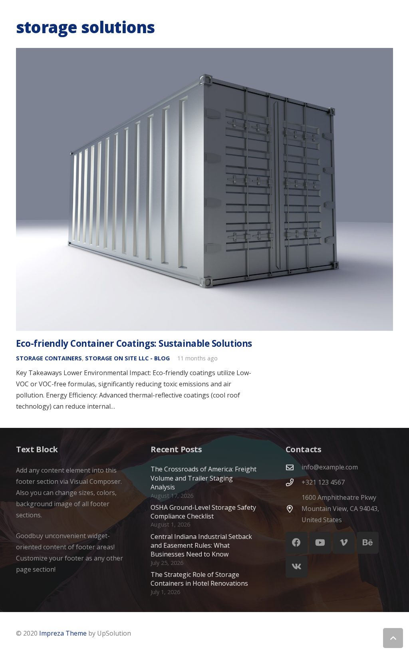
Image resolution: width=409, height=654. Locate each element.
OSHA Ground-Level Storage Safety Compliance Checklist (203, 512)
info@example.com (330, 467)
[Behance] (368, 543)
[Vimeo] (344, 543)
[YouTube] (320, 543)
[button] (393, 638)
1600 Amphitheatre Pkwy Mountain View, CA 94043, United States (340, 508)
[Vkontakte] (297, 567)
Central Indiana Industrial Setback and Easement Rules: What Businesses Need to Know (201, 545)
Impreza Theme (63, 633)
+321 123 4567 (323, 482)
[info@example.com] (294, 467)
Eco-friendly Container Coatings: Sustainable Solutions (134, 343)
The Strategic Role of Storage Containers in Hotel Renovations (199, 579)
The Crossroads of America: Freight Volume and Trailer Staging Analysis (203, 478)
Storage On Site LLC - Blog (127, 358)
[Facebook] (297, 543)
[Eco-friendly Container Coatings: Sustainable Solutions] (204, 189)
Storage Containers (49, 358)
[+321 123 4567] (294, 482)
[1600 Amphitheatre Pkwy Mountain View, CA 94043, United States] (294, 509)
